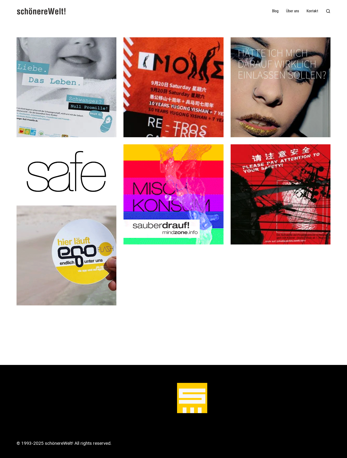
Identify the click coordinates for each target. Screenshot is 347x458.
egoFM (66, 256)
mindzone (173, 195)
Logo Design (66, 172)
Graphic (64, 96)
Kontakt (312, 11)
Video (92, 96)
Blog (275, 11)
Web (104, 96)
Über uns (292, 11)
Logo (79, 96)
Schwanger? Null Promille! (66, 88)
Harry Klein (280, 195)
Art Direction (42, 96)
